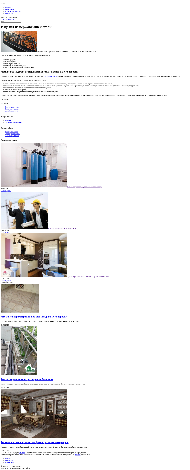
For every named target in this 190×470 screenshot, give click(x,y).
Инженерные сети (12, 107)
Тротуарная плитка (12, 134)
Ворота (8, 120)
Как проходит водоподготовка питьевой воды (84, 187)
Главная (8, 7)
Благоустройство (11, 132)
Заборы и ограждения (13, 122)
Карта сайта (9, 462)
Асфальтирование (12, 136)
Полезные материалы (13, 11)
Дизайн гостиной (11, 111)
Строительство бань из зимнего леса (62, 228)
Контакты (9, 13)
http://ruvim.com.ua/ (51, 76)
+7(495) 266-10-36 (7, 19)
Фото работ (9, 9)
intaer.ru (22, 453)
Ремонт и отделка (11, 109)
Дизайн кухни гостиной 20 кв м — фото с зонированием (88, 277)
